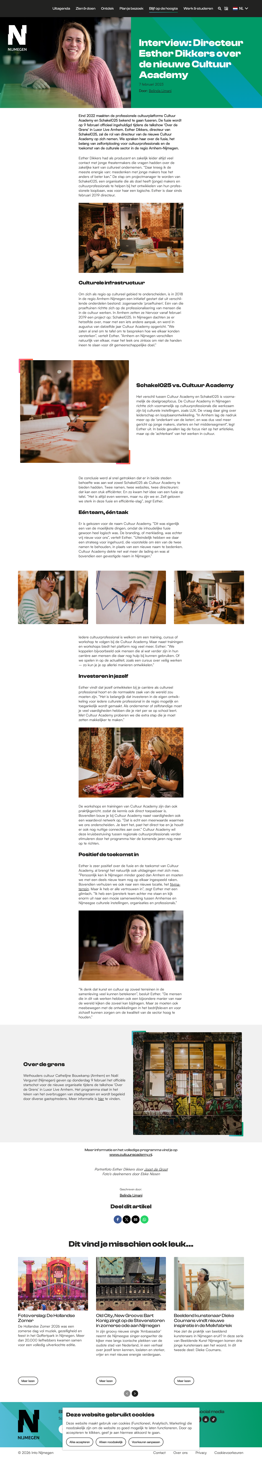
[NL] (235, 9)
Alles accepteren (80, 1442)
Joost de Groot (156, 1169)
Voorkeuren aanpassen (146, 1442)
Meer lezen (28, 1382)
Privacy (201, 1452)
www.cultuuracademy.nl (130, 1155)
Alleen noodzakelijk (111, 1442)
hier (101, 1098)
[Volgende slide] (135, 1393)
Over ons (180, 1452)
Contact (159, 1452)
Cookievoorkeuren (228, 1452)
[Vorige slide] (127, 1393)
